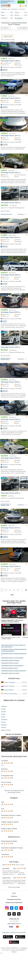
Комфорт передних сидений (10, 822)
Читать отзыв (21, 874)
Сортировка (23, 28)
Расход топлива (6, 782)
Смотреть (21, 214)
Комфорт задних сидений (9, 828)
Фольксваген (14, 9)
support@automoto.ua (14, 923)
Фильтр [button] (6, 28)
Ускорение (4, 760)
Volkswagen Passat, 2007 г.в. (11, 172)
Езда (2, 802)
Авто (9, 9)
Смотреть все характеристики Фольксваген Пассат (14, 791)
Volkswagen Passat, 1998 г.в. (10, 61)
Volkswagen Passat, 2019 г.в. (10, 312)
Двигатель (4, 769)
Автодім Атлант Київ (6, 214)
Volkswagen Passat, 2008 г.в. (11, 98)
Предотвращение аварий (9, 841)
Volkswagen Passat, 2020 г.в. (11, 275)
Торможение (5, 854)
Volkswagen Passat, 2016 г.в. (10, 382)
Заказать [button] (21, 1)
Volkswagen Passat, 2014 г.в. (11, 237)
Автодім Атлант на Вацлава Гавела (6, 359)
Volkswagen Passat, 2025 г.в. (11, 202)
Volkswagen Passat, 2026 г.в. (11, 347)
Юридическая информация (14, 902)
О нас (14, 893)
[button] (26, 5)
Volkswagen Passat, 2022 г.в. (11, 458)
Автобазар (3, 9)
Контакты (14, 896)
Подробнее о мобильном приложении (14, 932)
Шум (2, 808)
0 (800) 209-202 (14, 919)
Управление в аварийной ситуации (12, 848)
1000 (12, 595)
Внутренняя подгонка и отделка (11, 815)
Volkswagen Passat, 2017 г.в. (10, 135)
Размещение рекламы (14, 899)
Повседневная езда (7, 775)
